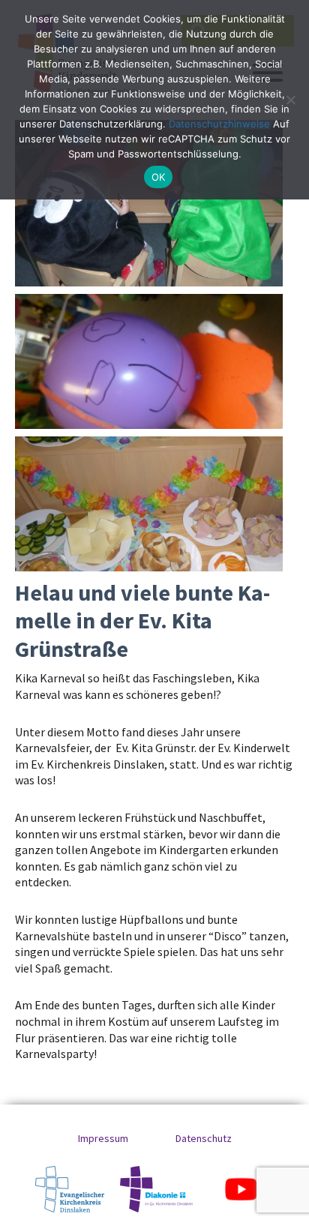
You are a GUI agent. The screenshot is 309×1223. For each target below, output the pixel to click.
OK (159, 177)
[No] (290, 99)
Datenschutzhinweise (219, 124)
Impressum (103, 1138)
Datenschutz (204, 1138)
